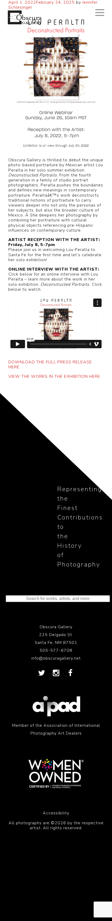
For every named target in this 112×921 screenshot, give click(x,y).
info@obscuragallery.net (56, 658)
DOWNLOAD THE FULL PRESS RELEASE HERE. (50, 364)
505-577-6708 (56, 650)
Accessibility (56, 813)
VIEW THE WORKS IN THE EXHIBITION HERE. (54, 376)
